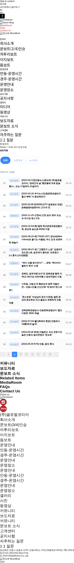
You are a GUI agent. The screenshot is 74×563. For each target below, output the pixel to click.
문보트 (3, 4)
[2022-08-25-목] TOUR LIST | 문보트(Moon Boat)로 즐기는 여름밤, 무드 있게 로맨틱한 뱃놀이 (35, 239)
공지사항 (4, 93)
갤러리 (3, 102)
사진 (4, 500)
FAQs (2, 28)
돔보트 (5, 65)
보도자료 (7, 120)
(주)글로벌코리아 (14, 414)
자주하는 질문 (11, 134)
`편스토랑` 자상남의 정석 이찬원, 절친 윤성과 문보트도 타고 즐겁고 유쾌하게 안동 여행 (35, 300)
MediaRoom (6, 25)
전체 (5, 160)
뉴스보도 (33, 160)
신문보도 (18, 160)
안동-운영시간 (11, 73)
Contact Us (5, 30)
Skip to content (7, 1)
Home (3, 147)
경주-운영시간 (11, 79)
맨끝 (56, 354)
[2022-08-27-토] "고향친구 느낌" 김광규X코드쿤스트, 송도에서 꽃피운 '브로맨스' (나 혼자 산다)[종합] (35, 252)
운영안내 (4, 69)
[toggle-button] (0, 36)
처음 (2, 354)
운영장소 (7, 89)
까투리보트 (8, 54)
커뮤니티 (4, 116)
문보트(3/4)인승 (12, 48)
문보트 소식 (9, 126)
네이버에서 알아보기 (10, 7)
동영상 (5, 112)
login (2, 561)
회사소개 (7, 43)
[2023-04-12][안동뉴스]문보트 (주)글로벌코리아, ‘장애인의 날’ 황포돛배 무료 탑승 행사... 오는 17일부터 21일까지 (35, 183)
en (1, 12)
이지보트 (7, 59)
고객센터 (4, 130)
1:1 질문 (6, 140)
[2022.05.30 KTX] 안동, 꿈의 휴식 (38, 344)
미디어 (5, 106)
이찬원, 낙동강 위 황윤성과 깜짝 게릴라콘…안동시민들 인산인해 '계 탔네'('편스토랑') (35, 287)
